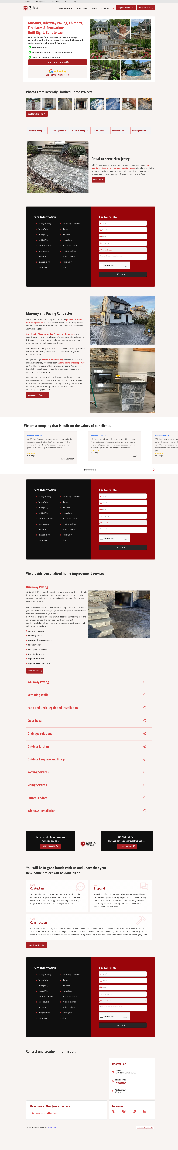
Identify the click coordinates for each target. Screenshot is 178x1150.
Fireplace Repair (67, 240)
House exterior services (70, 245)
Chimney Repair (67, 234)
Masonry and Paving (66, 8)
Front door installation (69, 251)
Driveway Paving (43, 234)
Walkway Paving (43, 229)
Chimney (65, 229)
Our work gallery (67, 262)
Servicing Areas (40, 1)
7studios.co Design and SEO (145, 1128)
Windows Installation (69, 256)
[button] (66, 8)
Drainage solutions (44, 262)
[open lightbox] (49, 104)
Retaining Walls (43, 240)
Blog (74, 1)
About (66, 1)
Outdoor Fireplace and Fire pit (72, 223)
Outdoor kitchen (43, 267)
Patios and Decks (44, 251)
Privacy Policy (51, 1127)
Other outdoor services (46, 245)
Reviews (28, 1)
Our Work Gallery (54, 1)
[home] (30, 8)
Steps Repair (42, 256)
